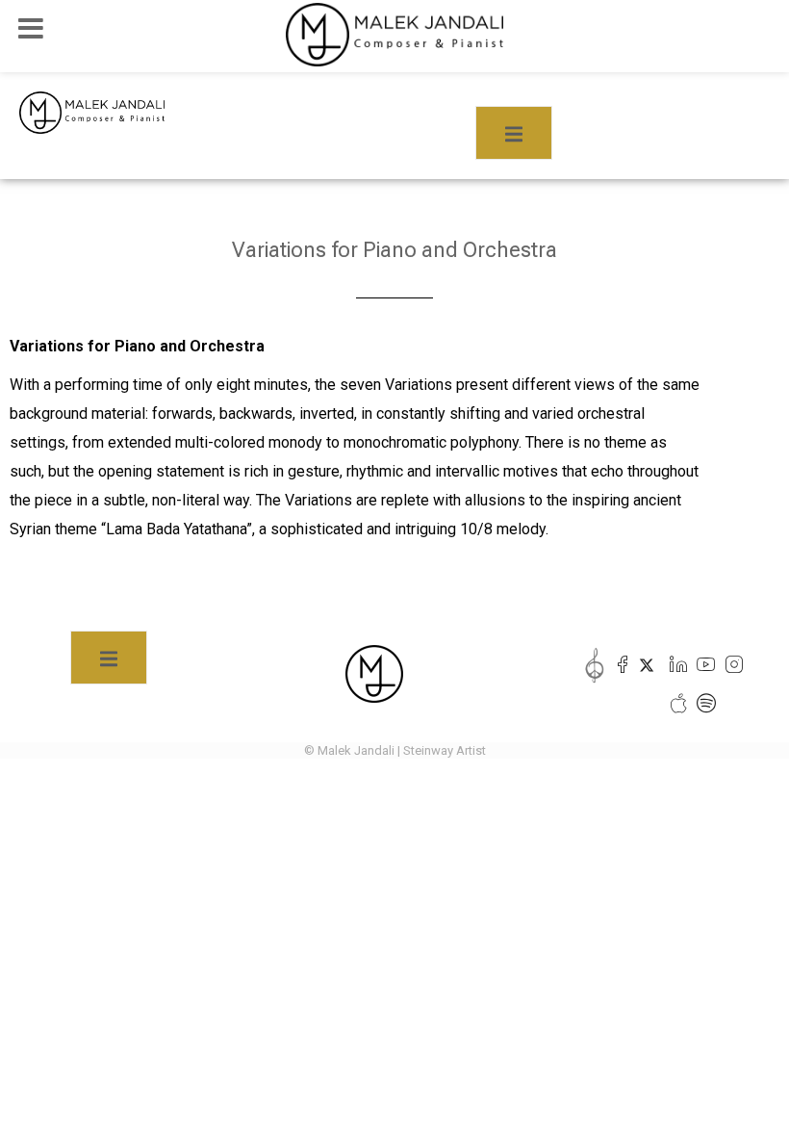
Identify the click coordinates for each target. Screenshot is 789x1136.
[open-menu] (513, 133)
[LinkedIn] (674, 665)
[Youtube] (702, 665)
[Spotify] (702, 703)
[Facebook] (618, 665)
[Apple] (674, 703)
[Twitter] (646, 665)
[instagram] (730, 665)
